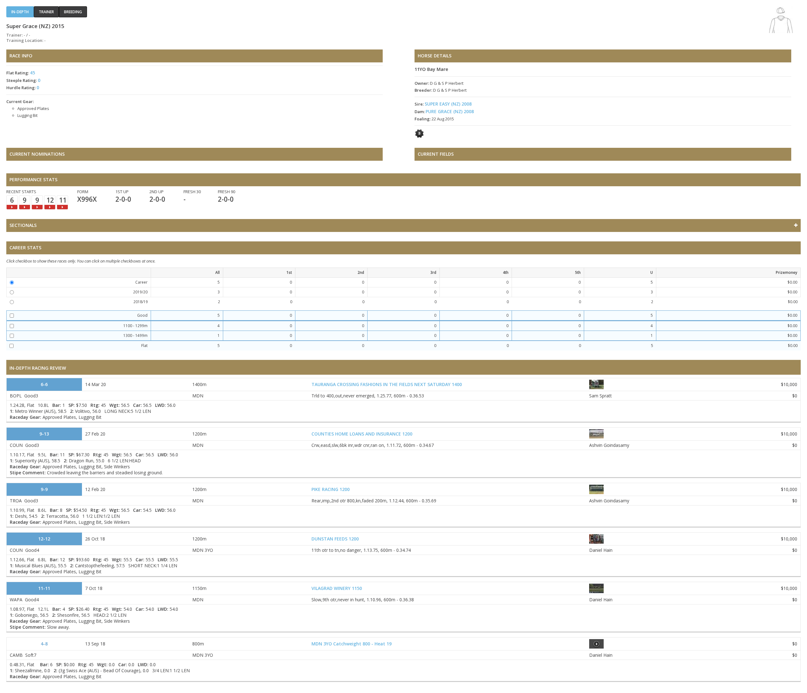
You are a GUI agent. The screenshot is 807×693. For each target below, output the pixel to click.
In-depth (20, 11)
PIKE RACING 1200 (330, 489)
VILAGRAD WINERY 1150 (336, 588)
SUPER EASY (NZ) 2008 (448, 104)
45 (32, 73)
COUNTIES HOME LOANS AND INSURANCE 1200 (361, 434)
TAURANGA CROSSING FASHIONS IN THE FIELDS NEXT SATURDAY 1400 (386, 384)
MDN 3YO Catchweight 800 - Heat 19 (351, 644)
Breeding (73, 11)
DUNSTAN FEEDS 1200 (335, 539)
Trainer (46, 11)
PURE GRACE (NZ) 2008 (450, 111)
